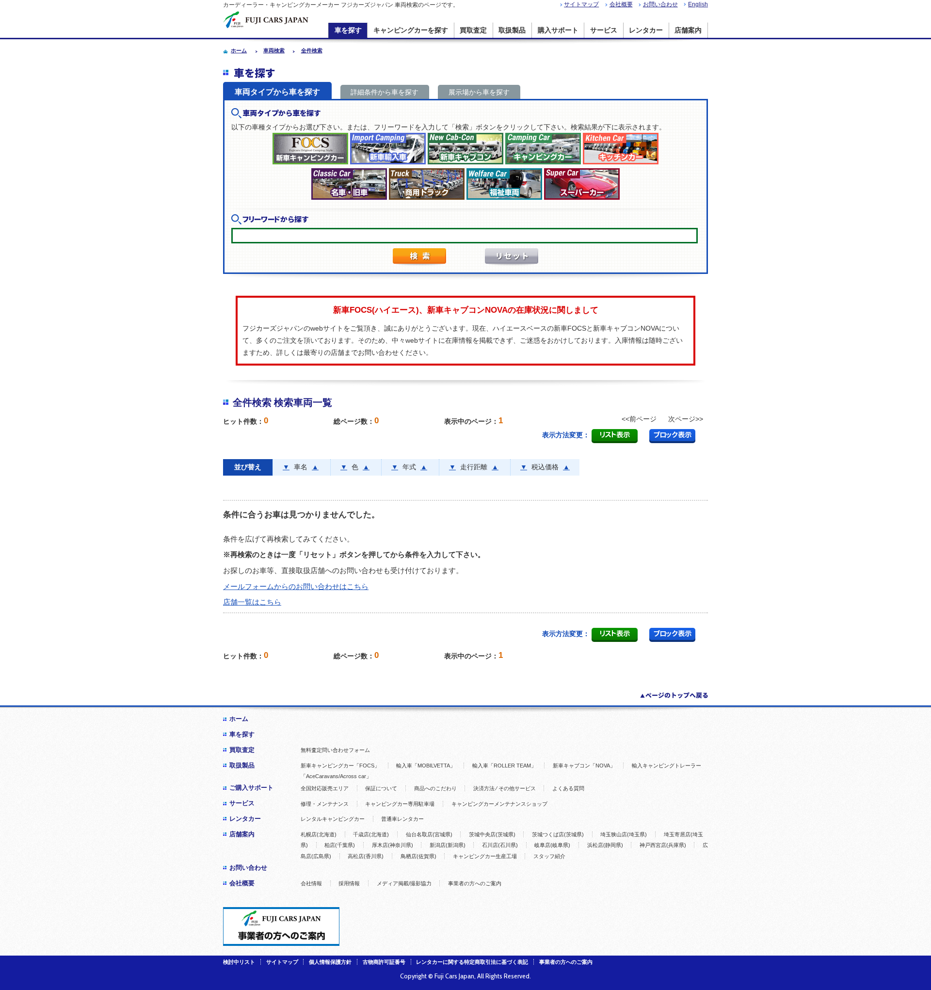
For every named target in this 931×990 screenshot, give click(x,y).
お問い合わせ (660, 4)
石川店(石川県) (500, 845)
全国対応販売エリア (325, 788)
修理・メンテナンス (325, 804)
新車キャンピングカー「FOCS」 (340, 765)
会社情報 (311, 883)
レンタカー (646, 30)
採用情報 (349, 883)
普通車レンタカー (402, 819)
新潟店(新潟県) (448, 845)
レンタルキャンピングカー (333, 819)
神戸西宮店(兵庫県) (663, 845)
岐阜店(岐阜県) (552, 845)
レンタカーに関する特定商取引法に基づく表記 (472, 962)
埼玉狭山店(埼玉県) (623, 834)
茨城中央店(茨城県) (492, 834)
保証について (381, 788)
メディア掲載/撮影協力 (404, 883)
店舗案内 (688, 30)
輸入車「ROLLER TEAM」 (504, 765)
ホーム (238, 718)
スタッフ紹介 (549, 856)
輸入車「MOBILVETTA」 (425, 765)
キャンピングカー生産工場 (485, 856)
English (698, 4)
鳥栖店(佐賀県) (418, 856)
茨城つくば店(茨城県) (558, 834)
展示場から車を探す (479, 92)
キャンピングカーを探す (410, 30)
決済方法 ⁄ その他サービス (504, 788)
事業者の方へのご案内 (474, 883)
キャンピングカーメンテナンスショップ (499, 804)
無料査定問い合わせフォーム (335, 750)
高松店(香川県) (366, 856)
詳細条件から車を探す (384, 92)
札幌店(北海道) (319, 834)
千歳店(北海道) (371, 834)
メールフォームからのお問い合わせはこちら (296, 586)
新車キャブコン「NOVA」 (584, 765)
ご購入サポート (251, 787)
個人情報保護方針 (330, 962)
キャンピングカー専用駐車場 (399, 804)
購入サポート (558, 30)
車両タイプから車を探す (277, 92)
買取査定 (473, 30)
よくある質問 (568, 788)
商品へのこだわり (435, 788)
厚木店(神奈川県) (392, 845)
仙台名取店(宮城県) (429, 834)
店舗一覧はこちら (252, 602)
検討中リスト (239, 962)
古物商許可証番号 (384, 962)
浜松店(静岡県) (605, 845)
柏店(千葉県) (339, 845)
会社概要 (621, 4)
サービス (603, 30)
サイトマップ (581, 4)
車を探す (348, 30)
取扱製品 (512, 30)
